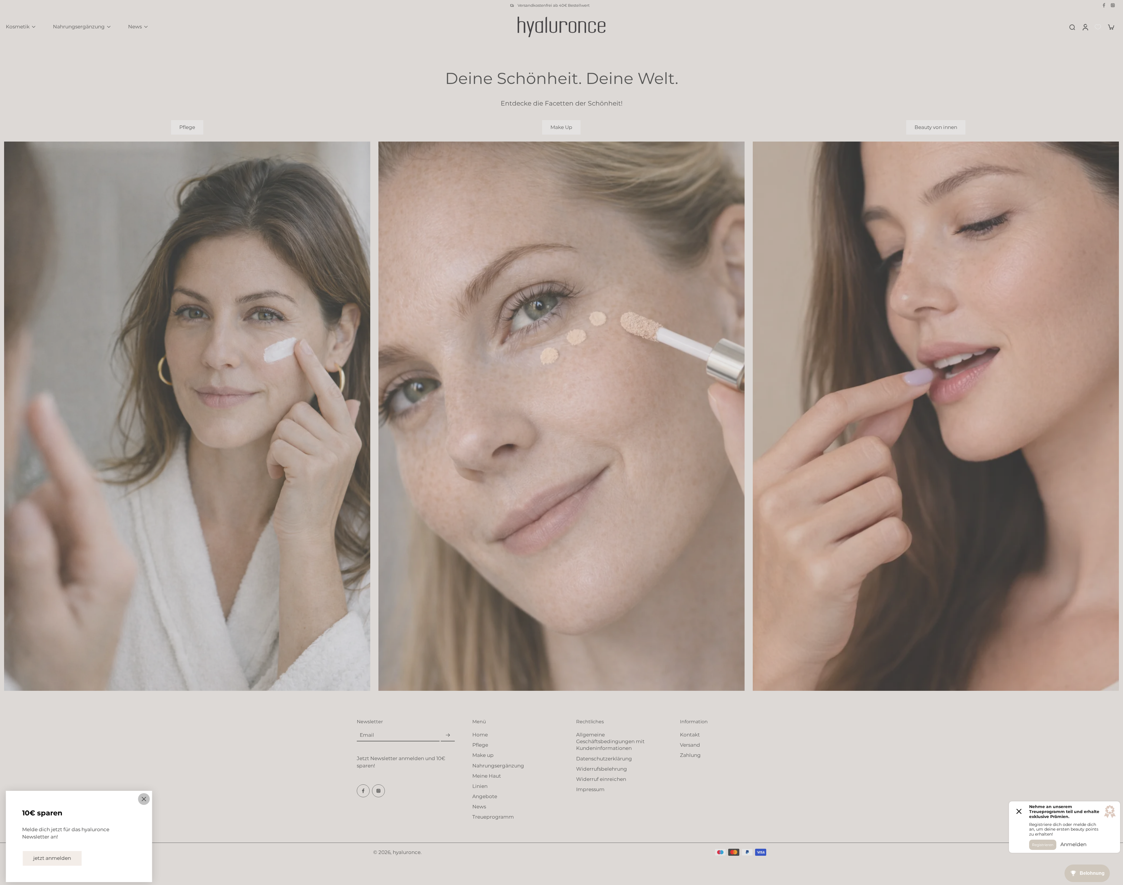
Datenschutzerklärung (604, 758)
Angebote (484, 796)
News (135, 27)
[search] (1072, 27)
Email (367, 735)
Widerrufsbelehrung (601, 769)
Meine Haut (486, 776)
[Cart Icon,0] (1110, 27)
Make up (483, 755)
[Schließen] (144, 799)
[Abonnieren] (448, 735)
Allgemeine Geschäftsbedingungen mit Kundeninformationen (610, 741)
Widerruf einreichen (601, 779)
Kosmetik (18, 27)
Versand (690, 745)
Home (480, 735)
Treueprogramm (493, 817)
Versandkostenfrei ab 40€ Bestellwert (554, 5)
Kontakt (690, 735)
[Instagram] (1112, 5)
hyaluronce (407, 852)
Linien (480, 786)
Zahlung (690, 755)
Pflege (480, 745)
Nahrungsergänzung (79, 27)
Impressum (590, 789)
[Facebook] (1104, 5)
